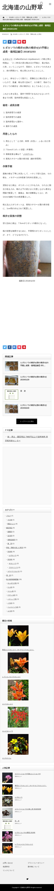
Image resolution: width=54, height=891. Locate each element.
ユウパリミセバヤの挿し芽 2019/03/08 (28, 809)
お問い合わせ (8, 863)
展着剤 (9, 531)
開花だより (11, 524)
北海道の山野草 (22, 7)
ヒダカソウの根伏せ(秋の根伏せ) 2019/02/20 (33, 406)
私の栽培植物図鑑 (12, 579)
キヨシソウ (12, 563)
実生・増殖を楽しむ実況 (33, 34)
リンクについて (8, 870)
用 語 (8, 575)
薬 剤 (9, 543)
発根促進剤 (11, 540)
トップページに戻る (27, 421)
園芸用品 (9, 528)
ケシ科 (9, 587)
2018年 (15, 34)
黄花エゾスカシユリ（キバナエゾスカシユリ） (31, 785)
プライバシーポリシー (36, 863)
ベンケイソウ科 (12, 607)
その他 (9, 520)
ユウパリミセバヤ (13, 571)
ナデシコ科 (11, 595)
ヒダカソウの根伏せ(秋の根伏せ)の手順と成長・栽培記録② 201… (34, 364)
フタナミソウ (13, 567)
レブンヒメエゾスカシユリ (24, 844)
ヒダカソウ (21, 34)
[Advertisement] (27, 315)
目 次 (23, 391)
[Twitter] (27, 878)
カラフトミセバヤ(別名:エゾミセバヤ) (28, 774)
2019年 (9, 559)
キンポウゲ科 (12, 583)
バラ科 (9, 603)
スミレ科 (10, 591)
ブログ (8, 516)
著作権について (33, 867)
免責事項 (6, 867)
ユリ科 (9, 611)
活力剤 (9, 536)
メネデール (28, 154)
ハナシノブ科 (12, 599)
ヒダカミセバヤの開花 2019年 (25, 832)
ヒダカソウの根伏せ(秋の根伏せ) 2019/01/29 (33, 378)
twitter (41, 3)
